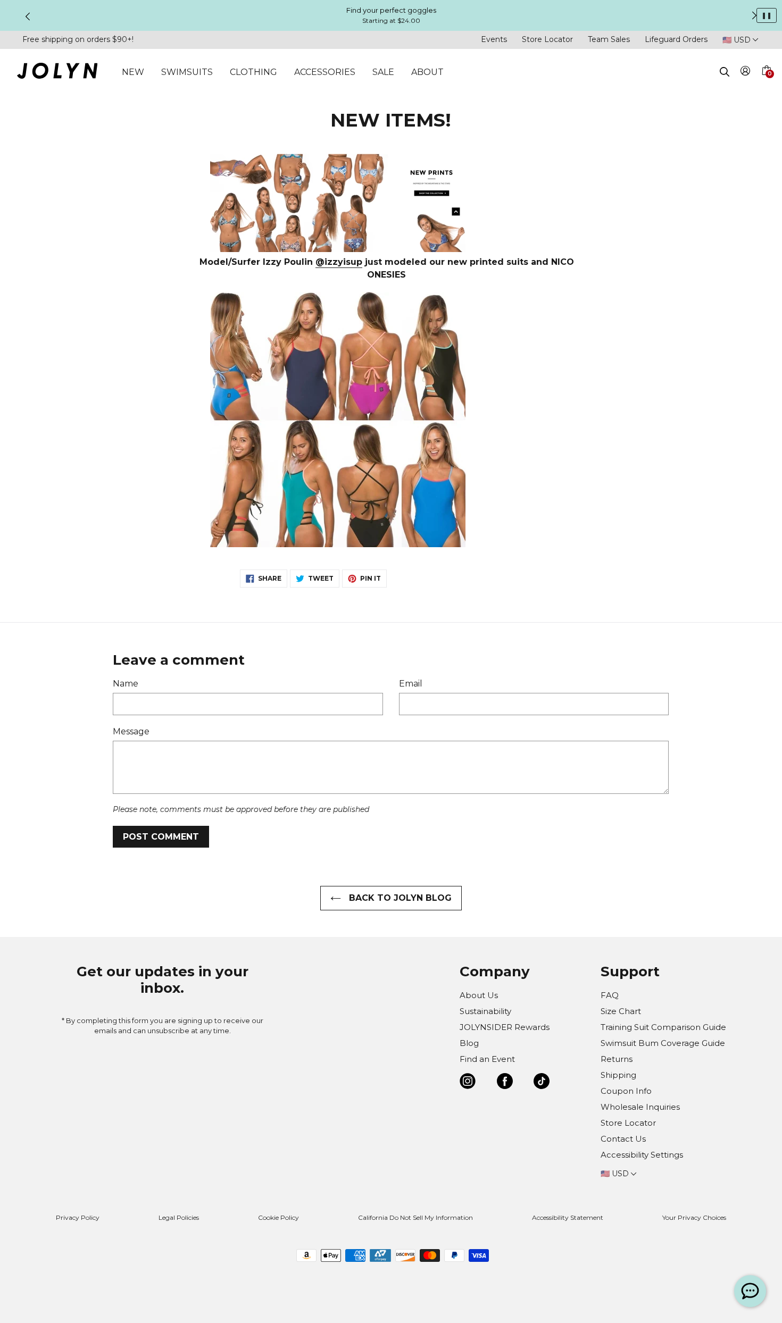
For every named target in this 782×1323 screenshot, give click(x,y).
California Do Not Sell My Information (415, 1217)
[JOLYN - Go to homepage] (57, 72)
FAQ (610, 995)
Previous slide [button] (27, 16)
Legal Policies (179, 1217)
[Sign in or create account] (745, 72)
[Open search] (724, 72)
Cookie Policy (278, 1217)
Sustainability (485, 1011)
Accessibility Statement (567, 1217)
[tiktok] (542, 1083)
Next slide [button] (754, 15)
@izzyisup (338, 262)
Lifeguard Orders (676, 39)
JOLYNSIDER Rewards (505, 1027)
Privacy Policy (77, 1217)
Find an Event (487, 1059)
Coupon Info (626, 1091)
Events (494, 39)
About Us (479, 995)
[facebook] (505, 1083)
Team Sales (609, 39)
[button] (766, 83)
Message (131, 731)
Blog (469, 1043)
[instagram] (468, 1083)
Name (125, 684)
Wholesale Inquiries (640, 1107)
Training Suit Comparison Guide (663, 1027)
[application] (750, 1291)
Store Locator (547, 39)
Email (410, 684)
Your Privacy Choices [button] (694, 1217)
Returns (617, 1059)
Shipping (618, 1075)
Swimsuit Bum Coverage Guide (663, 1043)
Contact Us (623, 1139)
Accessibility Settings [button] (642, 1155)
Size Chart (621, 1011)
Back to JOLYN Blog (399, 898)
